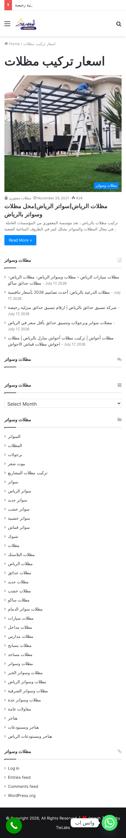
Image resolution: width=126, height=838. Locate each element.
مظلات (14, 545)
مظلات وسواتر (20, 663)
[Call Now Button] (14, 825)
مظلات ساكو (19, 600)
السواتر (14, 436)
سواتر (13, 482)
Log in (13, 768)
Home (14, 43)
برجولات (15, 454)
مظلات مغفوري (20, 198)
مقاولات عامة (19, 709)
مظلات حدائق (19, 572)
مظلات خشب (19, 591)
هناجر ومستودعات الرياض (30, 736)
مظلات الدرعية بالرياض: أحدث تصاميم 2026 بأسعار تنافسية (59, 292)
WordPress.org (21, 795)
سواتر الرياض (19, 491)
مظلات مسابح (20, 645)
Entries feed (19, 777)
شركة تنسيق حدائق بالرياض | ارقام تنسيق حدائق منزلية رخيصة (62, 307)
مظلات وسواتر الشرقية (28, 691)
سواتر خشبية (19, 518)
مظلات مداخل (20, 627)
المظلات (15, 445)
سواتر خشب (19, 509)
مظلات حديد (18, 581)
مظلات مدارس (20, 636)
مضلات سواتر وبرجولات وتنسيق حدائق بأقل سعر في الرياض (60, 322)
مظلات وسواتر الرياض (27, 681)
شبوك (13, 536)
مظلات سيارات (21, 618)
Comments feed (23, 786)
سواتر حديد (17, 500)
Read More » (20, 240)
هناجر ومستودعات (23, 727)
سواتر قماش (19, 527)
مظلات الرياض (20, 563)
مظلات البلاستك (21, 554)
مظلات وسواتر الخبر (25, 672)
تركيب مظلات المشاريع (27, 472)
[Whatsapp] (110, 823)
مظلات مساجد (20, 654)
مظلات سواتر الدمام (25, 609)
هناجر (12, 718)
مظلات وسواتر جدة (24, 700)
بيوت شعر (16, 463)
